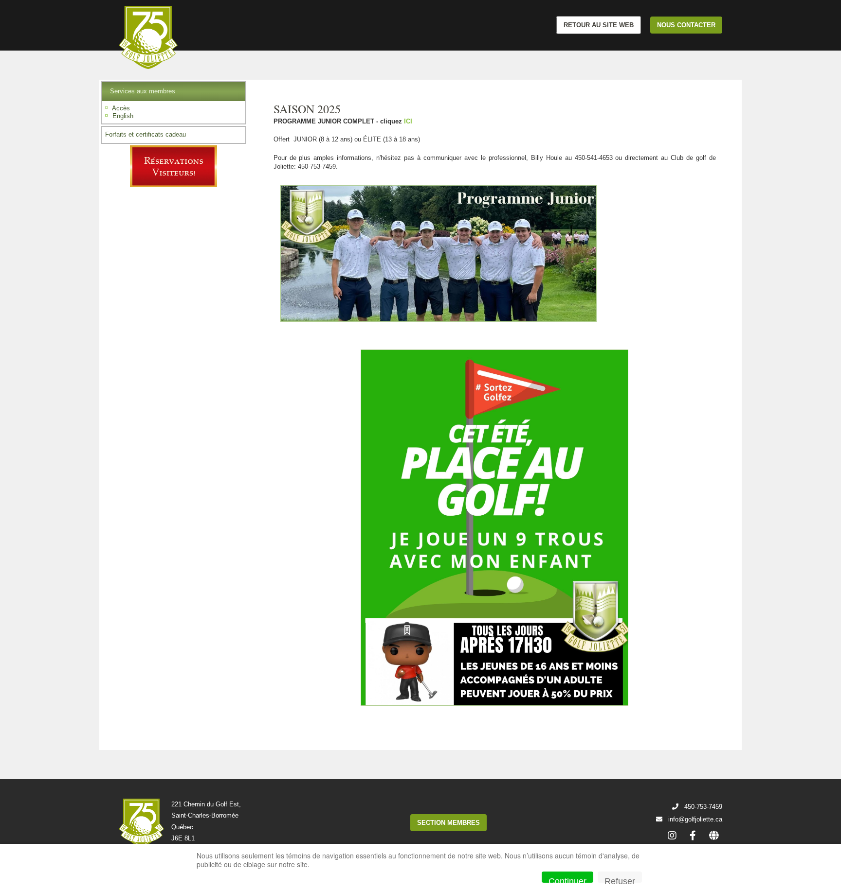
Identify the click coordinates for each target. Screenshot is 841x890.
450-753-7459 (703, 806)
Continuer (567, 879)
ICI (408, 121)
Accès (121, 108)
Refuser (619, 879)
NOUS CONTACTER (686, 25)
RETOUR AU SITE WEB (599, 25)
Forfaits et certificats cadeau (145, 134)
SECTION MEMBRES (448, 822)
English (122, 116)
